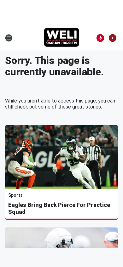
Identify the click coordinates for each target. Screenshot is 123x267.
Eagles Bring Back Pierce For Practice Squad (59, 208)
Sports (15, 195)
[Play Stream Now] (112, 38)
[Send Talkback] (100, 38)
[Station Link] (61, 38)
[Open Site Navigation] (9, 38)
